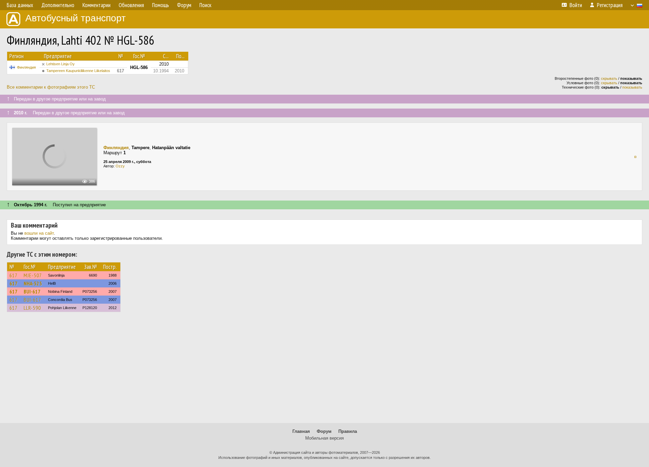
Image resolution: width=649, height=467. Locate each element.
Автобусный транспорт (75, 18)
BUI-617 (32, 291)
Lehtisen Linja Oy (60, 64)
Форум (324, 431)
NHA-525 (33, 283)
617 (13, 275)
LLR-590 (32, 307)
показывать (632, 87)
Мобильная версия (324, 438)
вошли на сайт (39, 233)
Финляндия (26, 67)
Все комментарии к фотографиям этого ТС (51, 87)
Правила (347, 431)
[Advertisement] (324, 370)
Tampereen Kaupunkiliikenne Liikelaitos (78, 71)
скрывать (609, 78)
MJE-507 (33, 275)
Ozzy (120, 166)
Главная (301, 431)
